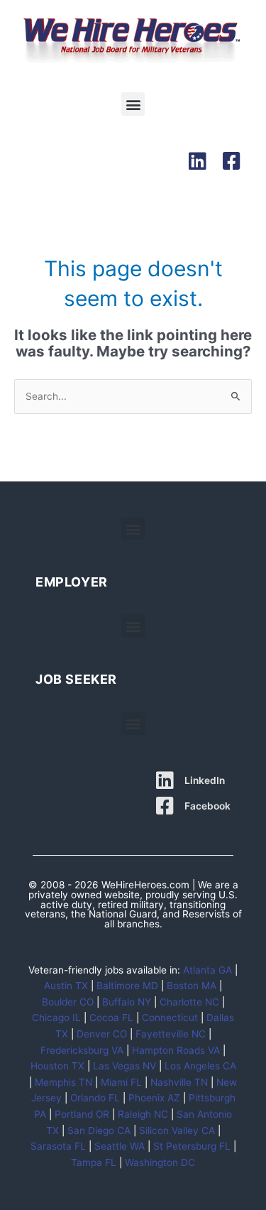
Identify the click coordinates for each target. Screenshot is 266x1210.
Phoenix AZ (154, 1097)
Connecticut (170, 1017)
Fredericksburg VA (81, 1050)
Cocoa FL (111, 1017)
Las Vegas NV (124, 1066)
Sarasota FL (58, 1146)
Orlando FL (95, 1097)
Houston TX (57, 1066)
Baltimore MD (127, 985)
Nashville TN (179, 1082)
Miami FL (121, 1082)
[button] (133, 104)
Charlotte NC (189, 1002)
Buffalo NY (126, 1002)
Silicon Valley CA (177, 1130)
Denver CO (102, 1034)
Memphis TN (63, 1082)
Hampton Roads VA (176, 1050)
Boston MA (191, 985)
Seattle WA (119, 1146)
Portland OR (82, 1114)
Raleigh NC (143, 1114)
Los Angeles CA (200, 1066)
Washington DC (160, 1162)
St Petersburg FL (192, 1146)
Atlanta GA (207, 970)
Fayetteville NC (170, 1034)
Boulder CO (68, 1002)
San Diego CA (99, 1130)
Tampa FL (93, 1162)
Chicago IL (56, 1017)
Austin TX (66, 985)
